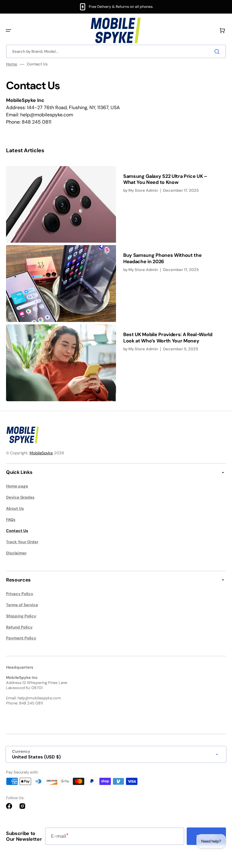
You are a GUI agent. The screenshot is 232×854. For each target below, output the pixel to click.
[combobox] (116, 51)
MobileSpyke (41, 452)
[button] (8, 30)
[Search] (218, 51)
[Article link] (116, 204)
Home (11, 64)
